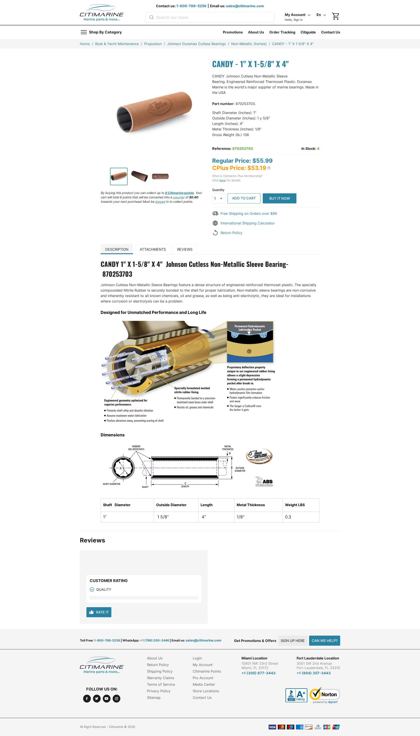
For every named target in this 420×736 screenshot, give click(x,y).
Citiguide (308, 32)
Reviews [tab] (184, 249)
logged (160, 201)
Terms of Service (161, 684)
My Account (203, 665)
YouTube (106, 698)
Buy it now (279, 198)
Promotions (233, 32)
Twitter (97, 698)
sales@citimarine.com (245, 6)
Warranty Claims (160, 678)
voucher (178, 197)
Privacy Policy (158, 691)
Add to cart (244, 198)
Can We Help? (325, 640)
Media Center (204, 684)
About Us (256, 32)
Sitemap (154, 697)
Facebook (87, 698)
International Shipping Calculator (247, 223)
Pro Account (203, 678)
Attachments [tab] (153, 249)
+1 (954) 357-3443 (314, 673)
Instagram (116, 698)
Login (197, 658)
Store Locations (206, 691)
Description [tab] (116, 249)
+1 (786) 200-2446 (154, 640)
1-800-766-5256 (191, 6)
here (222, 180)
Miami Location (254, 658)
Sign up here (293, 640)
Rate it (99, 612)
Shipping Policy (160, 671)
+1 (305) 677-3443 (259, 673)
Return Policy (231, 233)
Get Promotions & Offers (255, 640)
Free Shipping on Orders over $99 (248, 213)
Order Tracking (282, 32)
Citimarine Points (207, 671)
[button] (269, 168)
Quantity (218, 190)
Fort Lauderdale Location (318, 658)
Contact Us (330, 32)
